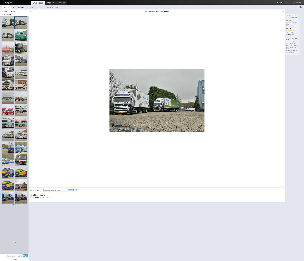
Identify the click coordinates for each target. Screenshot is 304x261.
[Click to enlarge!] (156, 100)
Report (290, 20)
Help (287, 2)
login (37, 197)
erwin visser (294, 17)
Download (291, 25)
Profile (30, 7)
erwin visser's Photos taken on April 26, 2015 (292, 47)
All (13, 7)
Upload (61, 2)
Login (279, 2)
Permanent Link (35, 190)
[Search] (301, 7)
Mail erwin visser (53, 7)
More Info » (293, 44)
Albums (6, 7)
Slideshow (14, 259)
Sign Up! (50, 2)
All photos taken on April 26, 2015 (291, 51)
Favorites (40, 7)
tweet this (72, 190)
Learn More (297, 2)
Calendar (21, 7)
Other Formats (292, 23)
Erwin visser (38, 2)
